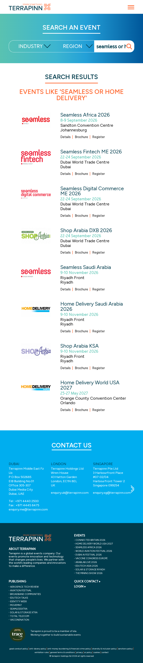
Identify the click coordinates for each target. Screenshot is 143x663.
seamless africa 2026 (88, 547)
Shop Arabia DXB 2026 (86, 230)
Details (65, 137)
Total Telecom (19, 616)
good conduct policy (18, 648)
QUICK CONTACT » (87, 581)
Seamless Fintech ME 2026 (91, 152)
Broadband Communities (25, 594)
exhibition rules (42, 652)
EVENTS (79, 535)
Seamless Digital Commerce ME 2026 (92, 191)
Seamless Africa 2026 (85, 115)
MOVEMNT (16, 605)
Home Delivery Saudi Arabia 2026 (91, 306)
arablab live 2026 (86, 562)
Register (98, 137)
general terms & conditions (62, 652)
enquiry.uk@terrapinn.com (70, 493)
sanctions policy (125, 648)
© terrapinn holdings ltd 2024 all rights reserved (71, 656)
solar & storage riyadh (90, 569)
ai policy (88, 652)
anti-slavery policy (37, 648)
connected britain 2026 (90, 540)
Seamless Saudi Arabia (85, 267)
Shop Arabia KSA (79, 346)
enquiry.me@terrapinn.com (28, 509)
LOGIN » (80, 586)
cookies (96, 652)
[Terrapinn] (30, 7)
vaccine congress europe (92, 558)
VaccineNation (19, 619)
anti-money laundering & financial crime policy (69, 648)
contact (105, 652)
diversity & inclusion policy (104, 648)
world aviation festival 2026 (94, 551)
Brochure (81, 137)
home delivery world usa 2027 (94, 543)
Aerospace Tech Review (24, 586)
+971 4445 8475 (27, 505)
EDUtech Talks (19, 597)
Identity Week (18, 601)
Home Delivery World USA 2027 (89, 385)
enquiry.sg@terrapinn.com (112, 493)
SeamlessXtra (18, 608)
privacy (79, 652)
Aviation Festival (21, 590)
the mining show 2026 (89, 573)
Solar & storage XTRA (23, 612)
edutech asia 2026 (87, 565)
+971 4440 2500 (27, 501)
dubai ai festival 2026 (88, 554)
